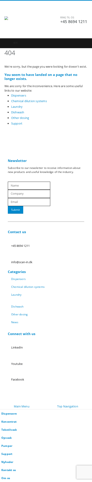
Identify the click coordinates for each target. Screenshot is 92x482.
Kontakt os (8, 470)
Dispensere (9, 413)
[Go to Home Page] (5, 43)
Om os (5, 478)
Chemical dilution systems (29, 101)
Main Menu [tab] (21, 406)
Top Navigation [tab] (67, 406)
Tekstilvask (9, 429)
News (14, 322)
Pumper (6, 446)
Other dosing (20, 118)
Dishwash (17, 112)
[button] (8, 11)
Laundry (17, 107)
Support (16, 123)
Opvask (6, 437)
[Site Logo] (32, 25)
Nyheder (7, 462)
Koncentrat (9, 421)
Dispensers (18, 95)
